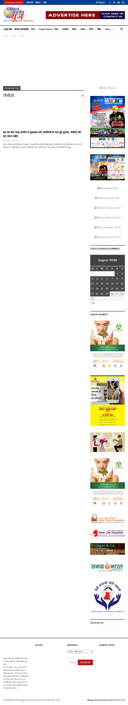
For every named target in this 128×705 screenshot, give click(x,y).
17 (92, 288)
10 (92, 283)
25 (97, 293)
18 (97, 288)
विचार (74, 29)
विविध (99, 29)
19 (102, 288)
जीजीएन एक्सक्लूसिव (21, 29)
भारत (33, 29)
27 (107, 293)
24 (92, 293)
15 (117, 283)
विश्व (56, 29)
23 (122, 288)
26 (102, 293)
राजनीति (65, 29)
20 (107, 288)
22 (117, 288)
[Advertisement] (64, 61)
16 (122, 283)
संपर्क (45, 2)
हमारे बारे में (29, 2)
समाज (83, 29)
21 (112, 288)
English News (46, 29)
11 (97, 283)
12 (102, 283)
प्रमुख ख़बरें (8, 29)
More (108, 29)
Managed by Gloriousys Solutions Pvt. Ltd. (106, 700)
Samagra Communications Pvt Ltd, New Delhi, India (39, 700)
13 (107, 283)
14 (112, 283)
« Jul (92, 303)
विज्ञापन (38, 2)
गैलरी (91, 29)
